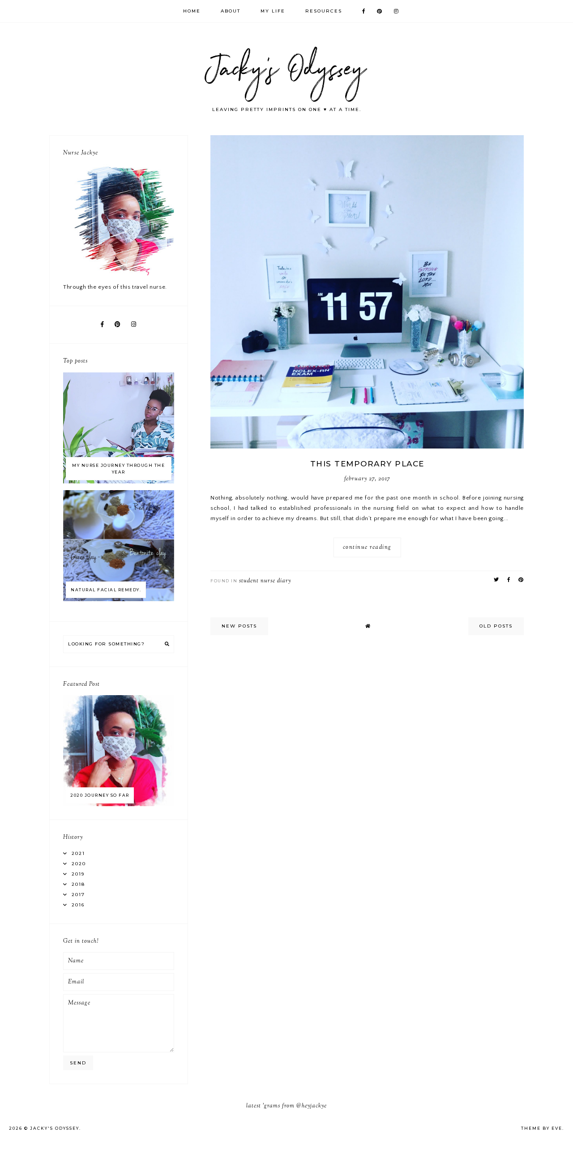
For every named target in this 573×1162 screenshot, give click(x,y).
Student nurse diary (265, 581)
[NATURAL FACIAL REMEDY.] (118, 599)
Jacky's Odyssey (54, 1128)
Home (192, 11)
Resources (323, 11)
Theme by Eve (541, 1128)
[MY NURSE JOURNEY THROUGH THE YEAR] (118, 481)
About (230, 11)
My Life (273, 11)
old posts (496, 626)
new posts (239, 626)
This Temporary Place (367, 463)
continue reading (367, 547)
